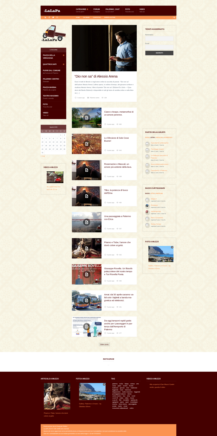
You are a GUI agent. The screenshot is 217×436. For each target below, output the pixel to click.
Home (78, 17)
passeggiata (133, 404)
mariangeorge (156, 211)
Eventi (131, 386)
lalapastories (116, 392)
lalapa (127, 383)
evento (125, 386)
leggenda (115, 390)
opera (122, 402)
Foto (129, 10)
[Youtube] (57, 17)
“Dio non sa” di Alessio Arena (95, 76)
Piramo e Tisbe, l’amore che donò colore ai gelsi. (117, 243)
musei (132, 398)
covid (133, 396)
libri (120, 400)
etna (128, 396)
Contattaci (97, 17)
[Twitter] (53, 17)
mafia (121, 398)
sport (127, 402)
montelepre (134, 402)
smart (125, 406)
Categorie (81, 10)
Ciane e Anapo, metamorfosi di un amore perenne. (118, 113)
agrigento (115, 402)
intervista (128, 390)
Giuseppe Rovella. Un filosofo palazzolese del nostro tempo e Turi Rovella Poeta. (118, 271)
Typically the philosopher (160, 143)
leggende (137, 392)
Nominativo (149, 35)
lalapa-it (154, 199)
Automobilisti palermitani (159, 164)
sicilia (121, 383)
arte (137, 383)
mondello (126, 400)
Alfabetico (168, 137)
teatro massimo (127, 392)
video (126, 398)
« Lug (43, 156)
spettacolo (134, 400)
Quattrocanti (50, 64)
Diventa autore (109, 17)
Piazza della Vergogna (49, 56)
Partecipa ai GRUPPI (155, 132)
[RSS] (45, 17)
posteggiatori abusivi (119, 394)
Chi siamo (86, 17)
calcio (131, 408)
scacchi (114, 400)
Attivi (153, 137)
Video (142, 10)
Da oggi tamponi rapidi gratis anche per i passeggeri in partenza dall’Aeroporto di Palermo (118, 325)
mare (121, 390)
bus (124, 396)
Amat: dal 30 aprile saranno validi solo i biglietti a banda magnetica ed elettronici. (119, 297)
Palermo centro (94, 98)
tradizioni (115, 388)
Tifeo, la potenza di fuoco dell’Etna (116, 191)
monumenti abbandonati (120, 408)
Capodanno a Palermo (159, 170)
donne (129, 394)
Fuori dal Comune (51, 72)
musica (114, 404)
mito (127, 388)
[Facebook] (49, 17)
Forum (96, 10)
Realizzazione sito (49, 426)
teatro (120, 406)
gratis (119, 386)
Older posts (104, 344)
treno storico (123, 404)
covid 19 (115, 398)
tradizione (134, 388)
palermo (115, 383)
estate (114, 406)
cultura (132, 383)
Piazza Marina (49, 88)
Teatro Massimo (51, 97)
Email (147, 43)
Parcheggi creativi (157, 149)
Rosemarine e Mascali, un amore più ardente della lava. (118, 165)
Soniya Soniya (156, 224)
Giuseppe (154, 205)
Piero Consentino (157, 218)
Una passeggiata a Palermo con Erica (117, 217)
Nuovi (147, 137)
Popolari (159, 137)
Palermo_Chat (113, 10)
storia (114, 386)
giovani (122, 388)
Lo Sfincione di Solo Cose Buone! (116, 139)
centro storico (116, 396)
